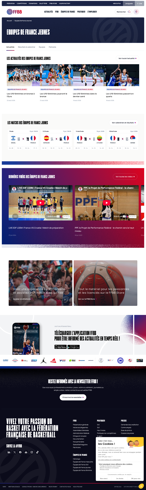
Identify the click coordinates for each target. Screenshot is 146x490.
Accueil (9, 21)
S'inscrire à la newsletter (72, 397)
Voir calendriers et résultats (123, 123)
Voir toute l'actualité (126, 58)
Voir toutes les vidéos (124, 177)
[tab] (10, 47)
